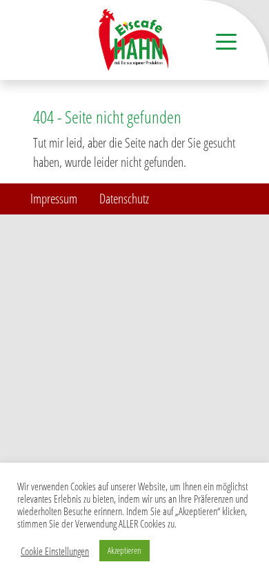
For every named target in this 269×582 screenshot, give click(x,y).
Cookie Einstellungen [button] (55, 551)
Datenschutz (124, 198)
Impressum (53, 198)
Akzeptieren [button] (124, 550)
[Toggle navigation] (226, 40)
